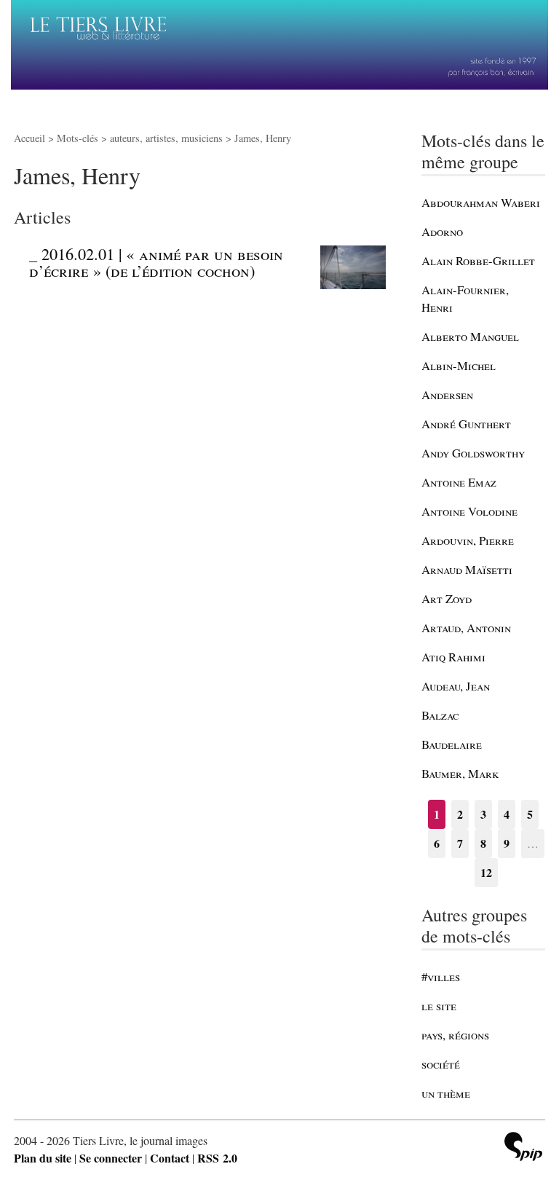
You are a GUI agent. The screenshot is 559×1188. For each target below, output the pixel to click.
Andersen (447, 394)
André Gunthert (466, 423)
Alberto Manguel (470, 336)
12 (486, 872)
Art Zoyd (446, 598)
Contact (169, 1157)
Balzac (440, 715)
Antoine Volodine (469, 511)
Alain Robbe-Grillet (478, 260)
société (440, 1063)
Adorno (442, 231)
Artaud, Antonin (466, 627)
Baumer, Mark (460, 773)
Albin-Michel (458, 365)
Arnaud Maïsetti (466, 569)
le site (438, 1005)
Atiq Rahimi (453, 656)
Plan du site (42, 1157)
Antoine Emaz (458, 481)
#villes (440, 976)
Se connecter (110, 1157)
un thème (445, 1093)
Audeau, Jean (455, 685)
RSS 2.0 (217, 1157)
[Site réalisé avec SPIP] (523, 1148)
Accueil (29, 138)
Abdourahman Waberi (480, 202)
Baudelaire (451, 744)
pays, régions (455, 1034)
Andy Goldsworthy (473, 452)
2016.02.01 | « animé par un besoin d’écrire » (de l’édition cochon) (156, 261)
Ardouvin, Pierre (467, 540)
